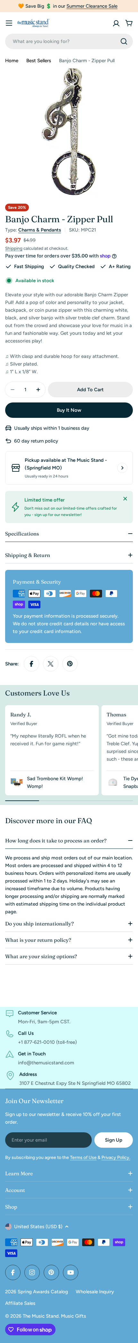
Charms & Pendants (39, 230)
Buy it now (69, 410)
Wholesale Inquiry (95, 1292)
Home (11, 60)
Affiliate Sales (20, 1303)
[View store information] (122, 468)
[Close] (125, 499)
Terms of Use (83, 1157)
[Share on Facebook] (31, 664)
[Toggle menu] (9, 23)
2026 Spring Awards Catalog (36, 1292)
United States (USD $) (38, 1226)
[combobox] (69, 41)
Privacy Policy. (115, 1157)
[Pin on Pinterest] (70, 664)
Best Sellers (38, 60)
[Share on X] (50, 664)
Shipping (13, 248)
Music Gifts (73, 1316)
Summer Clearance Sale (91, 6)
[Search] (124, 41)
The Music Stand (41, 1316)
